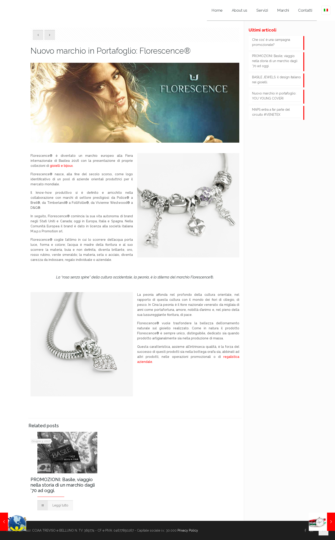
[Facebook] (305, 530)
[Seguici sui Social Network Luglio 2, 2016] (13, 522)
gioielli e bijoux (61, 166)
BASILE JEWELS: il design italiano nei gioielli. (276, 79)
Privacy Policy (188, 530)
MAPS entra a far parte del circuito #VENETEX (271, 112)
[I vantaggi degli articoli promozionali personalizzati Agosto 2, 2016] (322, 522)
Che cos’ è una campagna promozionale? (271, 42)
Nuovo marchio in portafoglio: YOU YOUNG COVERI (274, 96)
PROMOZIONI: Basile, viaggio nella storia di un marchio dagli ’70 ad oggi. (63, 485)
